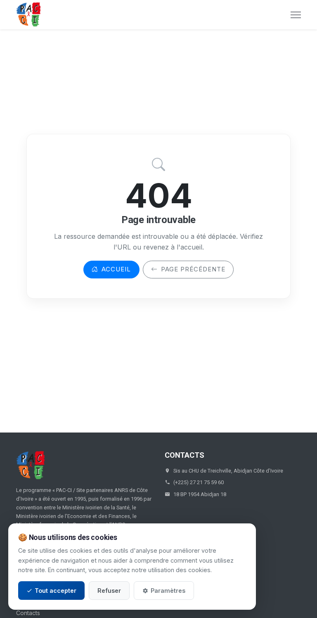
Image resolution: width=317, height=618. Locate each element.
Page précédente (193, 269)
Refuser (109, 590)
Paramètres (168, 590)
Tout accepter (55, 590)
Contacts (28, 612)
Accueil (116, 269)
